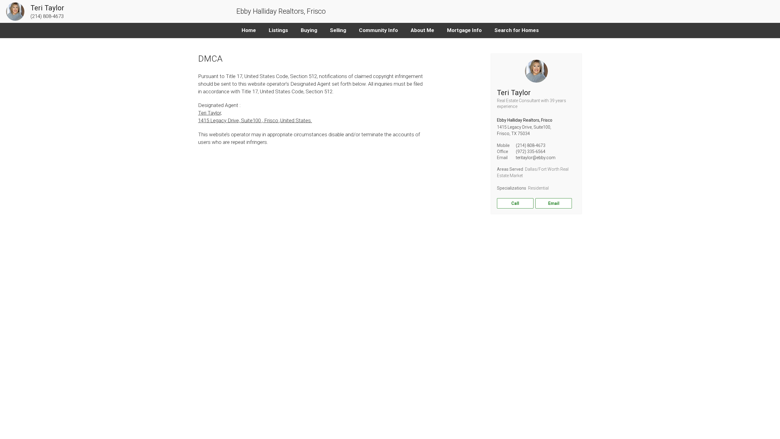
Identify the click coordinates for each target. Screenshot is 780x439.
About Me (422, 30)
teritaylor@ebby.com (535, 157)
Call (515, 203)
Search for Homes (517, 30)
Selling (338, 30)
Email (553, 203)
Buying (309, 30)
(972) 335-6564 (530, 151)
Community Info (378, 30)
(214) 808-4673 (530, 145)
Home (249, 30)
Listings (278, 30)
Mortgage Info (464, 30)
